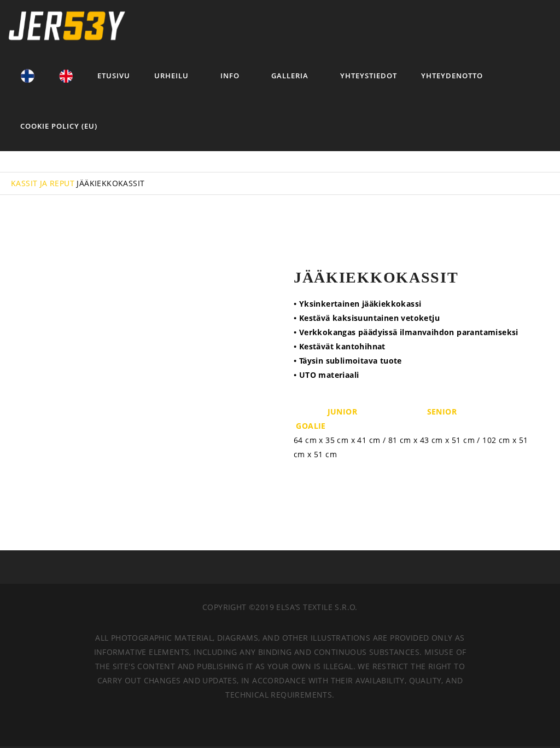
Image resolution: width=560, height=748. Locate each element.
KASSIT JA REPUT (42, 183)
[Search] (502, 25)
